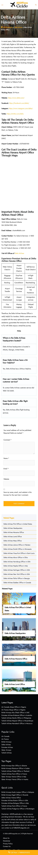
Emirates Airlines (7, 747)
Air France (5, 739)
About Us (6, 838)
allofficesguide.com (14, 834)
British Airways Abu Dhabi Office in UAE (15, 712)
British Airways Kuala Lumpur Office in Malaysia (18, 792)
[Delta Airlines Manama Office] (19, 655)
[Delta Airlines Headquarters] (19, 629)
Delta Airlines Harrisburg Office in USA (17, 561)
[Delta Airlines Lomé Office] (19, 680)
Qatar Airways (6, 750)
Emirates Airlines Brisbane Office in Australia (17, 715)
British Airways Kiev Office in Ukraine (14, 765)
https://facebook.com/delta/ (19, 103)
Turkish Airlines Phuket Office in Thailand (15, 771)
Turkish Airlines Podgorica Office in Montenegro (18, 809)
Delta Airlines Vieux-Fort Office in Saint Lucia (19, 553)
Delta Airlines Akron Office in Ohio (16, 557)
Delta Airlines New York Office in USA (17, 574)
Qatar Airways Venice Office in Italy (14, 776)
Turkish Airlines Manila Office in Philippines (16, 718)
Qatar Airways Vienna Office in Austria (15, 779)
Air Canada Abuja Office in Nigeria (14, 707)
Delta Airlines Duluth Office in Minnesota (18, 549)
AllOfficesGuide (8, 27)
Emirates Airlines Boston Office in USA (15, 800)
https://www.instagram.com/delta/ (21, 108)
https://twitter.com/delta (15, 114)
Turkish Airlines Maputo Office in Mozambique (17, 721)
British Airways (6, 742)
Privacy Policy (8, 843)
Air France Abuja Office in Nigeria (13, 710)
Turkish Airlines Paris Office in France (14, 774)
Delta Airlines (18, 27)
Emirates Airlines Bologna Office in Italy (15, 803)
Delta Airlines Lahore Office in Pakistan (17, 545)
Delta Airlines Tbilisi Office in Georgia (17, 578)
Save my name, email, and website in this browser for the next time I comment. (18, 493)
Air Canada (5, 736)
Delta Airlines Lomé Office (13, 536)
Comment (7, 440)
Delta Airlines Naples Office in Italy (16, 566)
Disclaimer (6, 841)
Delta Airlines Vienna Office (11, 798)
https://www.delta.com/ (16, 98)
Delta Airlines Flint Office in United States (18, 524)
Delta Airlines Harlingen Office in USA (17, 570)
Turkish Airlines (7, 753)
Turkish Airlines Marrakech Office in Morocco (17, 723)
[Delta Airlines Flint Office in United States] (19, 604)
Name (6, 458)
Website (6, 479)
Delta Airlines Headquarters (13, 528)
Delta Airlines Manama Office (14, 532)
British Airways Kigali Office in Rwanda (15, 795)
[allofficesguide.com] (19, 4)
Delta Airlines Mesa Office (13, 541)
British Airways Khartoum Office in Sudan (16, 768)
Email (6, 468)
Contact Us (6, 846)
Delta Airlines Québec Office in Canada (17, 582)
